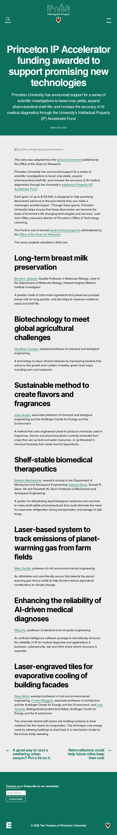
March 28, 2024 (58, 127)
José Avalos (22, 415)
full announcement (69, 159)
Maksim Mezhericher (27, 480)
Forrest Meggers (42, 700)
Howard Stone (77, 484)
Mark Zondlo (22, 568)
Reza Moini (21, 696)
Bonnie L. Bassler (25, 278)
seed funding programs (65, 230)
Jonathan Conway (26, 349)
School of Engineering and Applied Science (9, 825)
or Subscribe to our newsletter (32, 786)
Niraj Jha (20, 630)
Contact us (13, 786)
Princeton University (58, 19)
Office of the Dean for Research (39, 234)
